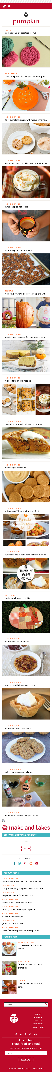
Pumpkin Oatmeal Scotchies (18, 728)
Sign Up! (26, 848)
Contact (38, 1021)
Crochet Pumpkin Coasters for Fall (20, 32)
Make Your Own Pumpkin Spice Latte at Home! (26, 163)
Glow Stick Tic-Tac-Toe (12, 923)
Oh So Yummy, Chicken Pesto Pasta (18, 909)
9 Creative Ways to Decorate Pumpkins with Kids (26, 293)
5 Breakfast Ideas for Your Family (30, 947)
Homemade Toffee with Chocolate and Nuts (22, 881)
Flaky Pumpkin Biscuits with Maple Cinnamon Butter (26, 119)
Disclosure (38, 1024)
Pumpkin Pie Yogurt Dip (15, 467)
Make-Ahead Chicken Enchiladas (17, 902)
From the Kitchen (13, 117)
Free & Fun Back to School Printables (30, 966)
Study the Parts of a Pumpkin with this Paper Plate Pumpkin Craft (26, 76)
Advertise (38, 1017)
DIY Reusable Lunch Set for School (30, 985)
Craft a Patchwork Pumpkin (17, 598)
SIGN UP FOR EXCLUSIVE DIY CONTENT (26, 1048)
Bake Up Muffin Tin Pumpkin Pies (20, 685)
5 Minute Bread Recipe (12, 916)
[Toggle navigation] (48, 6)
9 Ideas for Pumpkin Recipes (18, 380)
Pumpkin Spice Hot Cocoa (16, 206)
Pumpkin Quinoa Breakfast (17, 641)
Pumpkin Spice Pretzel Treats (18, 250)
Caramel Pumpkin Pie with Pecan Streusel (24, 424)
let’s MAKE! (26, 1060)
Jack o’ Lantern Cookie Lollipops (19, 772)
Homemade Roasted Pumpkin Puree (21, 815)
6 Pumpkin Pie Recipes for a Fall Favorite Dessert (26, 554)
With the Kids (11, 73)
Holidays (9, 291)
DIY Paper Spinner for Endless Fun (17, 895)
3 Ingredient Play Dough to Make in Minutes (22, 888)
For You (8, 30)
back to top (38, 1069)
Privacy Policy (38, 1027)
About (38, 1014)
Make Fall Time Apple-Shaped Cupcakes (20, 930)
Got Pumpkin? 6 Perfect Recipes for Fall (23, 511)
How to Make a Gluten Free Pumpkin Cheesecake (26, 337)
